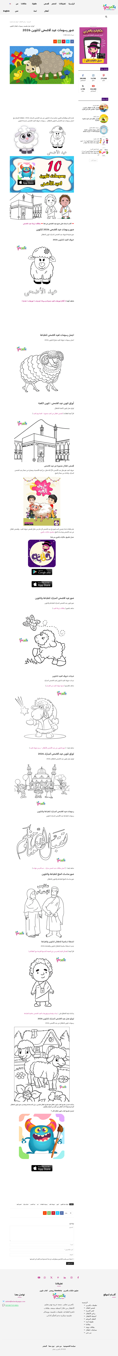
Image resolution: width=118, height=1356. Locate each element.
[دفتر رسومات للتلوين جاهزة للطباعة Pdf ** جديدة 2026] (103, 129)
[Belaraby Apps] (109, 7)
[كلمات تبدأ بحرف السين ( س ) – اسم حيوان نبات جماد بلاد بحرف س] (103, 152)
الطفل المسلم (96, 105)
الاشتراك (93, 85)
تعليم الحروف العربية (94, 149)
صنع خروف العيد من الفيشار (55, 685)
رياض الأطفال (22, 22)
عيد (38, 1204)
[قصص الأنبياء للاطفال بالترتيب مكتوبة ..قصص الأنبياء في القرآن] (103, 107)
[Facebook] (72, 41)
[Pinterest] (63, 41)
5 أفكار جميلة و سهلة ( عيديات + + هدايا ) (44, 301)
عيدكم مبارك (25, 1204)
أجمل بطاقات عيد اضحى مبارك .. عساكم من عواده (49, 868)
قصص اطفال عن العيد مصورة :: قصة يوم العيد (48, 413)
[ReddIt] (55, 41)
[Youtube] (39, 1278)
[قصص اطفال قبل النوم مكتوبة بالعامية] (103, 118)
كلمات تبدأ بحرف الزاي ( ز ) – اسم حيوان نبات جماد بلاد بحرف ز (90, 142)
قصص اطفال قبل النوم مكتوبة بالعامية (90, 119)
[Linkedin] (65, 1278)
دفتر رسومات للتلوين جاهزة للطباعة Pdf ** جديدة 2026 (91, 130)
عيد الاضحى (32, 1204)
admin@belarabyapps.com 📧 (13, 1302)
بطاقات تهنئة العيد (59, 608)
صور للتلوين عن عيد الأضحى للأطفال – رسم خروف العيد (47, 748)
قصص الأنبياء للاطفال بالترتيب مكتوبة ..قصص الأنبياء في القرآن (90, 108)
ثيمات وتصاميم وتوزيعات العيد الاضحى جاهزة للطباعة (41, 1013)
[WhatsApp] (59, 41)
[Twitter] (68, 41)
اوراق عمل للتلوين (64, 1204)
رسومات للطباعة (43, 1204)
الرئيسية (29, 22)
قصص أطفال (96, 116)
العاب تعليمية (96, 138)
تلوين (58, 1204)
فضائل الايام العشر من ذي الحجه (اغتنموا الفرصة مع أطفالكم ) (47, 951)
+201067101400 (12, 1305)
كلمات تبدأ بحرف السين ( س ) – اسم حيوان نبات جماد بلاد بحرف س (90, 153)
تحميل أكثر (93, 160)
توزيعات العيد (52, 1204)
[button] (106, 17)
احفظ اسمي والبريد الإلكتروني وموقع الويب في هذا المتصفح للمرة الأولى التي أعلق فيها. (51, 1259)
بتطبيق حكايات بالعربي (47, 532)
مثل (83, 74)
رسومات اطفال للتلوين (16, 26)
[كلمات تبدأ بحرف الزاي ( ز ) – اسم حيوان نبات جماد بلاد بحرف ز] (103, 140)
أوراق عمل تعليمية (14, 22)
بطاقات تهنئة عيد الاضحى (32, 223)
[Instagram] (71, 1278)
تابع (93, 74)
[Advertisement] (42, 101)
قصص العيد (19, 1204)
